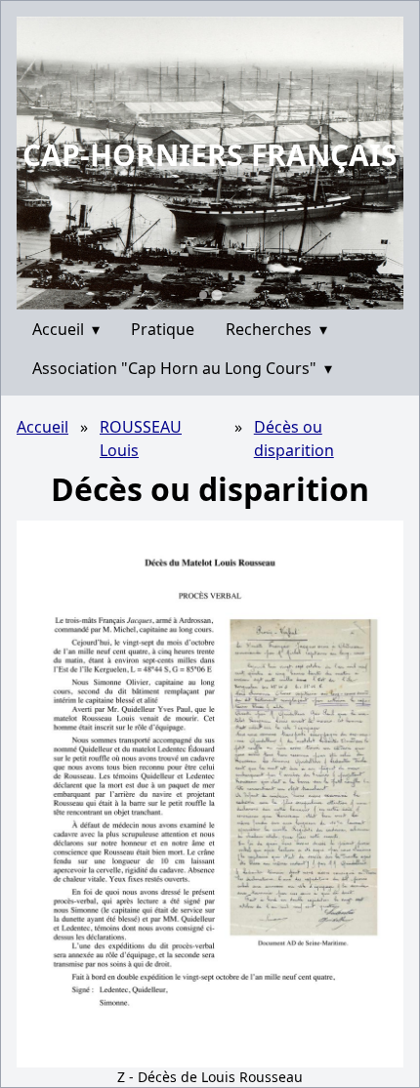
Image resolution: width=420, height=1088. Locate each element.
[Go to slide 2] (216, 294)
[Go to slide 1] (203, 295)
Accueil (66, 329)
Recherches (276, 329)
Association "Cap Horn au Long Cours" (182, 368)
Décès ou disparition (294, 438)
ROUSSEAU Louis (141, 438)
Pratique (162, 329)
